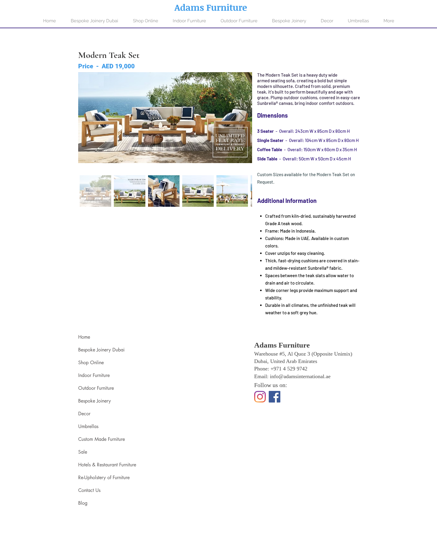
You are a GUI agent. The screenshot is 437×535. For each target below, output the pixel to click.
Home (84, 337)
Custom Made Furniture (101, 439)
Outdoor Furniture (96, 388)
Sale (82, 452)
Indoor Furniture (94, 375)
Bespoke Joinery (94, 401)
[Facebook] (274, 397)
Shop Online (91, 362)
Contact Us (89, 490)
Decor (84, 414)
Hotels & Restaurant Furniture (107, 465)
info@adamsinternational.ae (300, 376)
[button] (189, 20)
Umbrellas (88, 426)
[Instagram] (260, 397)
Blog (82, 503)
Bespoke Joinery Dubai (101, 350)
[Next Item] (241, 117)
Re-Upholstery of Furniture (104, 477)
